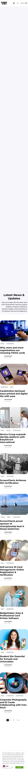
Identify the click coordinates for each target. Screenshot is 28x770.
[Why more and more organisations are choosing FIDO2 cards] (14, 330)
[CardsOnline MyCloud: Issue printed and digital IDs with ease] (14, 374)
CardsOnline (4, 387)
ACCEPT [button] (19, 767)
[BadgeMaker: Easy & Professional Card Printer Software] (14, 596)
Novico (8, 430)
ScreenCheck (10, 343)
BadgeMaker (10, 609)
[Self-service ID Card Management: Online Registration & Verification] (14, 550)
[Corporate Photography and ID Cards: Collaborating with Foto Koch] (14, 683)
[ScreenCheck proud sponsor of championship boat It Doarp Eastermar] (14, 504)
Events (3, 517)
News (2, 343)
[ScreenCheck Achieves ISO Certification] (14, 463)
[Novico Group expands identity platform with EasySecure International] (14, 417)
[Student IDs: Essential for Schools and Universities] (14, 639)
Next (18, 720)
